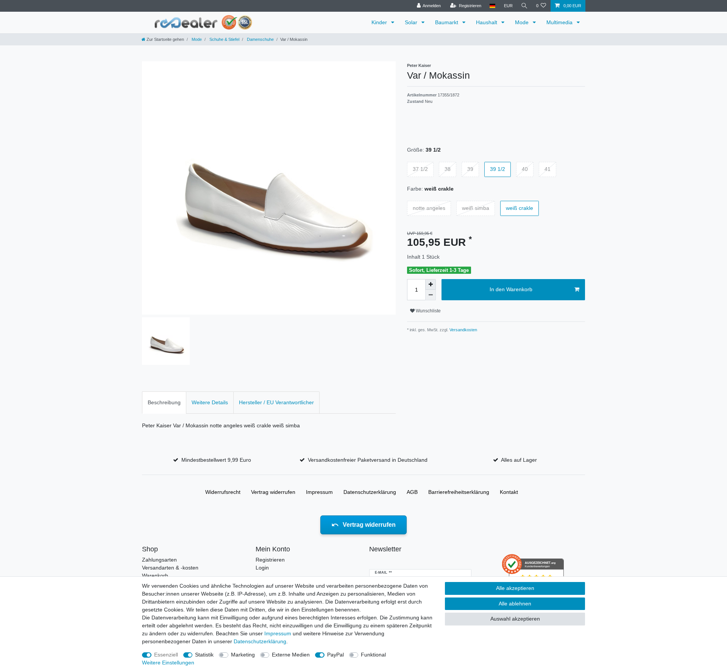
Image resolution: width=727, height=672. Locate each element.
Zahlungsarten (159, 560)
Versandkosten (462, 329)
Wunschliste (428, 310)
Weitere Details (210, 402)
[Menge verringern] (430, 295)
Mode (522, 22)
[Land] (492, 6)
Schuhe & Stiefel (223, 39)
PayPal (335, 655)
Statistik (204, 655)
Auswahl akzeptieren (515, 619)
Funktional (373, 655)
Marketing (243, 655)
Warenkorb (155, 576)
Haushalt (487, 22)
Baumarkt (447, 22)
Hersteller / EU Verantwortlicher (276, 402)
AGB (412, 492)
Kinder (379, 22)
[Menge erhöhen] (430, 284)
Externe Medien (291, 655)
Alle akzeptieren (515, 588)
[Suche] (524, 6)
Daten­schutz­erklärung (369, 492)
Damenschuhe (260, 39)
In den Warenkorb (511, 289)
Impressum (319, 492)
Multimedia (560, 22)
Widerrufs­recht (222, 492)
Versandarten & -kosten (170, 568)
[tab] (164, 402)
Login (262, 568)
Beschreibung (164, 402)
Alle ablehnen (515, 604)
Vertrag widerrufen (273, 492)
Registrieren (270, 560)
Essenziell (166, 655)
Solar (412, 22)
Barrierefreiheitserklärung (458, 492)
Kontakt (509, 492)
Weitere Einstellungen (168, 663)
